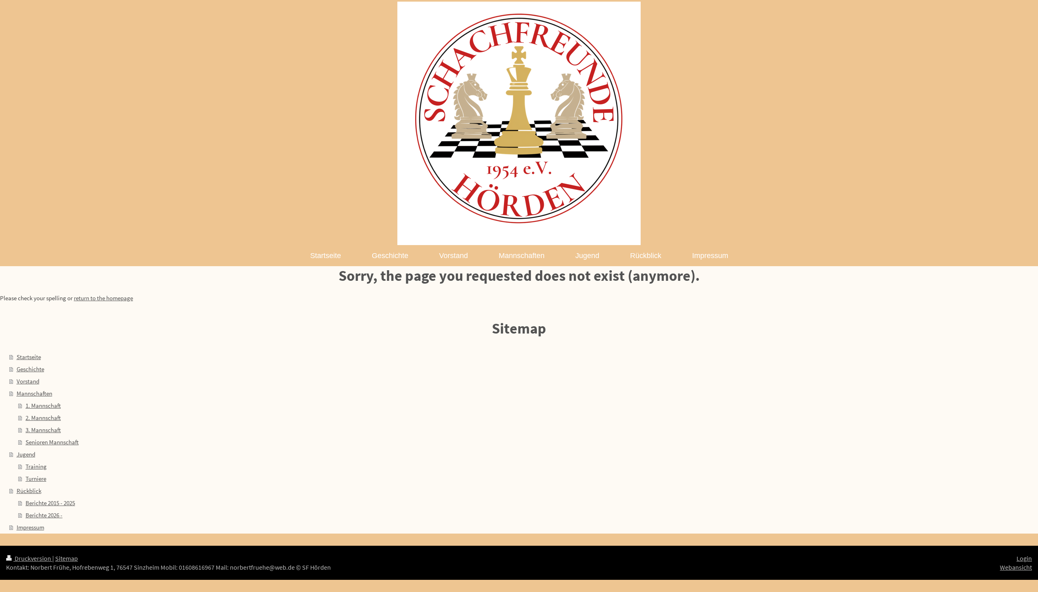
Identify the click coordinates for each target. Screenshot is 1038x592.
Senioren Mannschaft (52, 442)
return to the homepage (103, 298)
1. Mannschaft (43, 405)
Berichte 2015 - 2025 (50, 503)
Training (36, 466)
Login (1024, 558)
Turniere (36, 478)
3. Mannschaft (43, 430)
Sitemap (66, 558)
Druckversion (32, 558)
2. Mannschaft (43, 418)
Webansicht (1016, 567)
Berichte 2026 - (44, 515)
